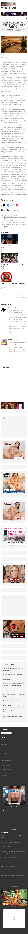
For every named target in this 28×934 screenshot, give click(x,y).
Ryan (3, 270)
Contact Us (4, 753)
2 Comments (5, 57)
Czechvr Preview (6, 765)
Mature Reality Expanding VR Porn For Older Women (14, 862)
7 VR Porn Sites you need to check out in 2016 (12, 265)
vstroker (19, 142)
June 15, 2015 (17, 339)
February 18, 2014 (21, 308)
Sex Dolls (3, 775)
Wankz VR (14, 495)
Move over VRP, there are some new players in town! (13, 246)
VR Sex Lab (8, 8)
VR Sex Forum (4, 779)
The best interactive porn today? (11, 701)
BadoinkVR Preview (6, 769)
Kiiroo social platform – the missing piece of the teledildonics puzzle (20, 295)
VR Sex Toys (4, 749)
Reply (10, 332)
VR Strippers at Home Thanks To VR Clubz (13, 690)
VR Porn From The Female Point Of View (13, 674)
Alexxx (3, 56)
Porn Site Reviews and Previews (9, 758)
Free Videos (4, 744)
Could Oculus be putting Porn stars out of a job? (13, 284)
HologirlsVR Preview (8, 679)
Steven (10, 339)
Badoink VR (14, 807)
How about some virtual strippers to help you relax (13, 880)
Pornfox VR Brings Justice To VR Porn (12, 705)
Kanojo (17, 133)
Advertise (3, 740)
